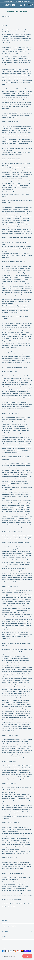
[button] (31, 5)
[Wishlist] (27, 5)
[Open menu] (2, 5)
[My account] (24, 5)
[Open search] (21, 5)
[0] (31, 5)
